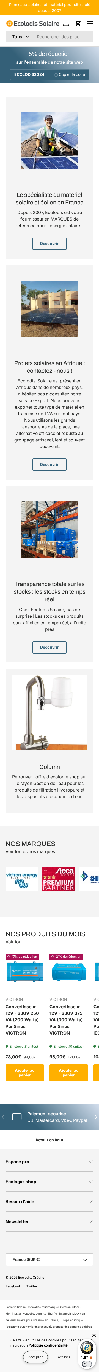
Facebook (13, 1286)
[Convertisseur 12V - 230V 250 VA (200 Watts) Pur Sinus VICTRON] (25, 973)
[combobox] (50, 36)
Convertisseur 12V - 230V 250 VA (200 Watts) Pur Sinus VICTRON (22, 1020)
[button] (78, 23)
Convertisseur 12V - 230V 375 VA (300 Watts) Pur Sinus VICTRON (66, 1020)
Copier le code (72, 74)
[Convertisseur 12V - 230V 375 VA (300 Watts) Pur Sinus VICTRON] (69, 973)
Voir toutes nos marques (30, 851)
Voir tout (14, 941)
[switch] (87, 1364)
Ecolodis (24, 1277)
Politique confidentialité (48, 1345)
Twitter (31, 1286)
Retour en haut (49, 1139)
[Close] (94, 1335)
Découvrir (49, 243)
